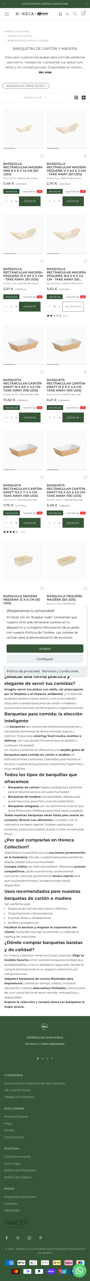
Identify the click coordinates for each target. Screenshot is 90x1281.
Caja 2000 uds (31, 191)
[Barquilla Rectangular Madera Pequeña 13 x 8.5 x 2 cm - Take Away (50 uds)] (23, 234)
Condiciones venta (17, 1156)
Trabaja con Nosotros (19, 1097)
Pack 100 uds (11, 407)
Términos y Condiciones (60, 671)
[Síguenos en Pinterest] (40, 1238)
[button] (42, 156)
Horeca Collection (16, 31)
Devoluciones (14, 1137)
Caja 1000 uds (32, 407)
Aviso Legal (12, 1163)
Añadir (32, 202)
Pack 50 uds (10, 191)
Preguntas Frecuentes (20, 1196)
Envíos (9, 1130)
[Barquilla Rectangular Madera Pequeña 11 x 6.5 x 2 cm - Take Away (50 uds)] (67, 128)
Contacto (10, 1203)
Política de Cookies (17, 1177)
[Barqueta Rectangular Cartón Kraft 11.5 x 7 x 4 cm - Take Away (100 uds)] (23, 450)
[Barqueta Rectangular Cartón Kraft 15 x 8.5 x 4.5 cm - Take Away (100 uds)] (23, 345)
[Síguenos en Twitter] (18, 1238)
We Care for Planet (17, 1090)
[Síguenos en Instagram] (29, 1238)
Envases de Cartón (20, 36)
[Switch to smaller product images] (84, 97)
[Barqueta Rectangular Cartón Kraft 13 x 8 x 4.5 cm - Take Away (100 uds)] (67, 345)
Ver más (45, 72)
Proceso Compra (16, 1116)
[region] (45, 1037)
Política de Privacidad (19, 1170)
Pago (8, 1123)
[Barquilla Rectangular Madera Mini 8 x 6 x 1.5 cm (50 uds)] (23, 128)
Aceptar (45, 649)
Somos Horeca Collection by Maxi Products (34, 1083)
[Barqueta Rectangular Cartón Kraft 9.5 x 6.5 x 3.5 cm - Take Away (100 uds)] (67, 450)
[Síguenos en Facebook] (6, 1238)
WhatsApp (11, 1210)
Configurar (45, 659)
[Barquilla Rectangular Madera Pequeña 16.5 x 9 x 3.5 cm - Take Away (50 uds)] (67, 234)
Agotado (74, 307)
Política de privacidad (23, 671)
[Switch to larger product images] (76, 97)
